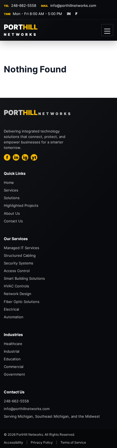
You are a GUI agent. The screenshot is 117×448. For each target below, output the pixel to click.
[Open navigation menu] (107, 30)
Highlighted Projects (21, 205)
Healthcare (13, 343)
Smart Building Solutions (24, 278)
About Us (12, 213)
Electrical (11, 309)
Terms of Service (73, 442)
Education (12, 359)
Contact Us (13, 221)
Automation (13, 317)
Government (14, 374)
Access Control (17, 271)
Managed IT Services (21, 248)
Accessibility (13, 442)
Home (9, 182)
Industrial (11, 351)
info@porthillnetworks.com (73, 5)
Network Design (17, 293)
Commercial (13, 366)
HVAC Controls (16, 286)
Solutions (12, 198)
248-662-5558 (23, 5)
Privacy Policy (42, 442)
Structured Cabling (20, 255)
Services (11, 190)
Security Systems (18, 263)
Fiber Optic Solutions (21, 301)
